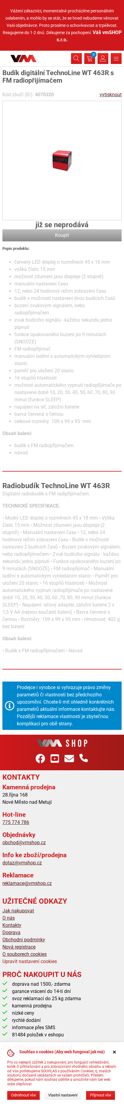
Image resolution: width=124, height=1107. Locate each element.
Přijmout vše (100, 1095)
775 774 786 (15, 822)
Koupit (62, 235)
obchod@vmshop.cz (24, 842)
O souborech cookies (24, 954)
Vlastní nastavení (62, 1095)
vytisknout (111, 94)
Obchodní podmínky (23, 940)
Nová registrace (19, 947)
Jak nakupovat (18, 911)
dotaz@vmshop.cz (22, 863)
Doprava (11, 932)
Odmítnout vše (23, 1095)
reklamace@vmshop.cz (27, 883)
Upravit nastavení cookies (29, 961)
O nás (8, 918)
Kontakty (11, 925)
